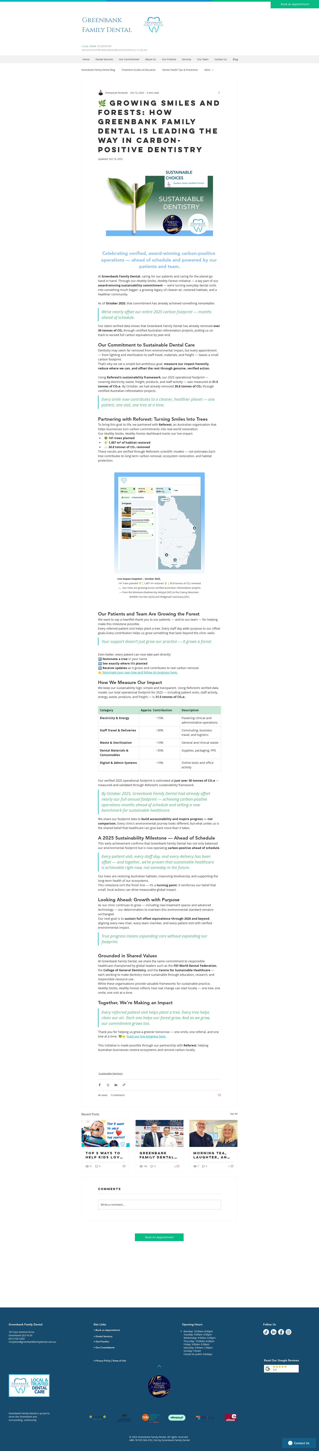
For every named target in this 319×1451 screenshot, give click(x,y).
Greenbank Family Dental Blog (98, 69)
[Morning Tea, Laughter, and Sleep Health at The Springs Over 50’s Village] (213, 1133)
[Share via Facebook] (99, 1084)
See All (234, 1113)
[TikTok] (266, 1332)
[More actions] (219, 93)
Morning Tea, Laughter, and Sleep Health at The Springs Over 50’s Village (213, 1155)
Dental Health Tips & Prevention (180, 69)
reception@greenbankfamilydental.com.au (114, 50)
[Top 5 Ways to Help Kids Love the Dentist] (106, 1133)
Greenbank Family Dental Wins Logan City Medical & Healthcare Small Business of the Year (159, 1155)
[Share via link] (124, 1084)
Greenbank (102, 20)
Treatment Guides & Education (139, 69)
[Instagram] (288, 1332)
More (207, 69)
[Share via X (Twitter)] (107, 1084)
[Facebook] (281, 1332)
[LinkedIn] (273, 1332)
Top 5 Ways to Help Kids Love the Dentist (104, 1155)
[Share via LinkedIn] (115, 1084)
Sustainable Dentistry (111, 1073)
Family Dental (107, 29)
